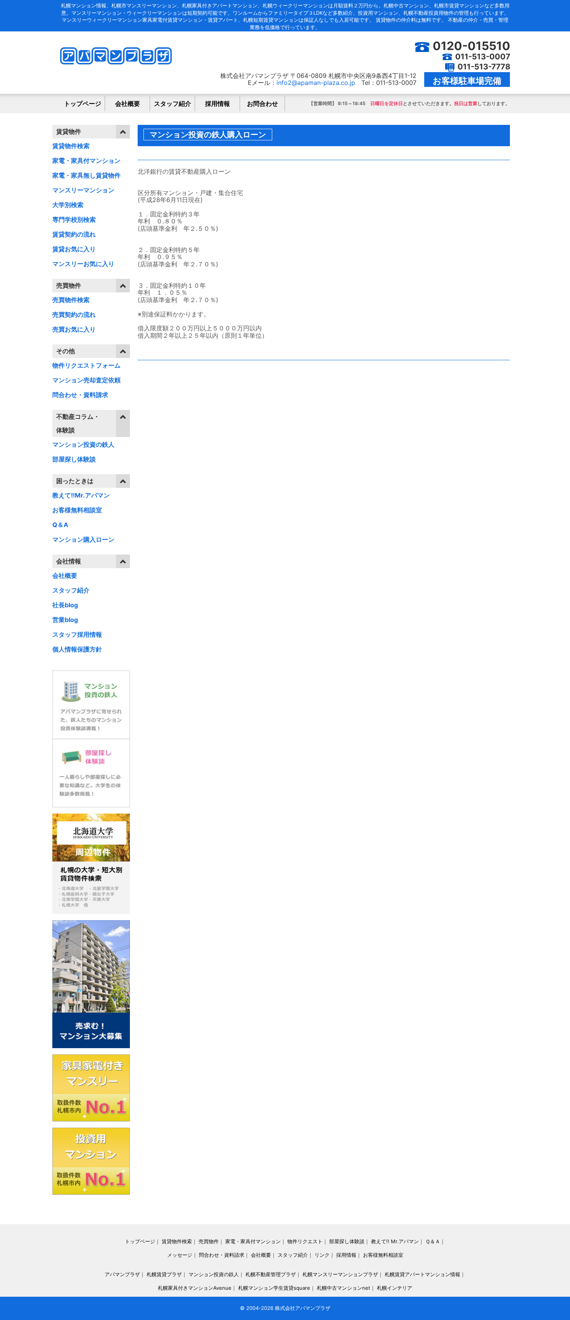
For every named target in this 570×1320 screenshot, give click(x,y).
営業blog (65, 620)
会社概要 (127, 103)
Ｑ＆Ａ (432, 1241)
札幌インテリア (394, 1288)
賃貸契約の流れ (74, 234)
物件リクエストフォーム (86, 365)
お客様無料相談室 (77, 510)
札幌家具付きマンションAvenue (194, 1288)
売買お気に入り (74, 329)
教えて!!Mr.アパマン (81, 495)
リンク (322, 1255)
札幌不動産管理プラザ (270, 1274)
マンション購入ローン (83, 539)
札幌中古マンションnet (343, 1288)
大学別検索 (67, 205)
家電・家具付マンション (86, 160)
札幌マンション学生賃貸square (274, 1288)
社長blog (65, 605)
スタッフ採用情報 (77, 634)
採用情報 (217, 103)
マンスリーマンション (83, 190)
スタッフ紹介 (172, 103)
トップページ (82, 103)
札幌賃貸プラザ (164, 1274)
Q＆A (60, 525)
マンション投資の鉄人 (83, 444)
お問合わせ (262, 103)
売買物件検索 (71, 300)
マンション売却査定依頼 (86, 380)
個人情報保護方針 (77, 649)
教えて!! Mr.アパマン (395, 1241)
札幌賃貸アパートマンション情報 (422, 1274)
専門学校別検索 (74, 219)
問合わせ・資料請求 (80, 395)
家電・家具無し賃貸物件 (86, 175)
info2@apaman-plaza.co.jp (315, 82)
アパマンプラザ (122, 1274)
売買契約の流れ (74, 314)
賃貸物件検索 (71, 146)
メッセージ (179, 1255)
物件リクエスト (305, 1241)
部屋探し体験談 (74, 459)
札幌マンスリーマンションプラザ (340, 1274)
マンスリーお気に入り (83, 264)
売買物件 (209, 1241)
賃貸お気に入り (74, 249)
